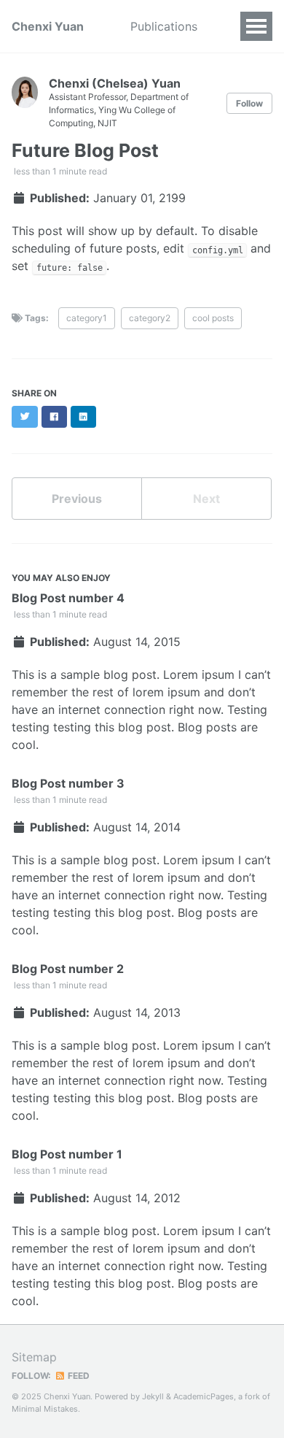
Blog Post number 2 (68, 968)
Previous (77, 498)
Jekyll (153, 1396)
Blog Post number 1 (67, 1154)
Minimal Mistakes (45, 1409)
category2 (149, 317)
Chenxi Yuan (48, 26)
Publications (163, 26)
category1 (86, 317)
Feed (78, 1375)
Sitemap (34, 1357)
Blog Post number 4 (68, 598)
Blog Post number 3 (68, 783)
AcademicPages (203, 1396)
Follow (249, 103)
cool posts (213, 317)
